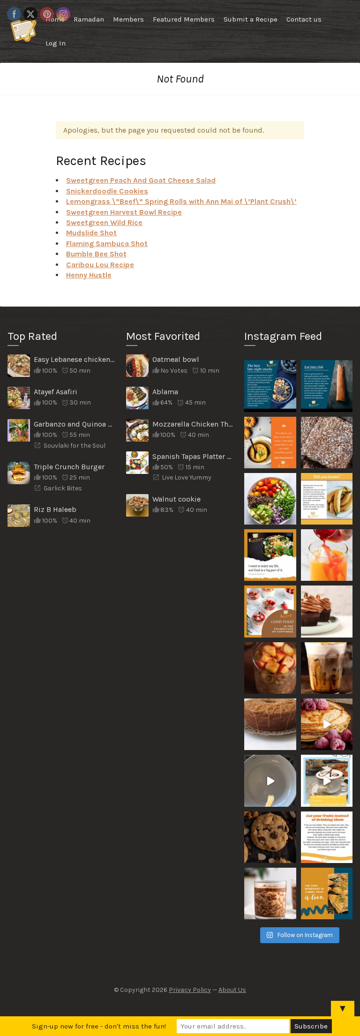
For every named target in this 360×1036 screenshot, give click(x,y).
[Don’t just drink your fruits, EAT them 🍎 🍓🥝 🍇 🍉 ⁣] (326, 837)
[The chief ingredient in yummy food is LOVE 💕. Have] (326, 893)
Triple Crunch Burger (69, 466)
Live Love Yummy (186, 477)
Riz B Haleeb (55, 509)
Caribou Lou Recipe (100, 264)
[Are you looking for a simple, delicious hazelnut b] (270, 893)
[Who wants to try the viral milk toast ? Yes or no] (270, 780)
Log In (55, 43)
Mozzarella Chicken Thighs (193, 424)
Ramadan (89, 19)
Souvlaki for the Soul (74, 446)
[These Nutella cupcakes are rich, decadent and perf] (326, 611)
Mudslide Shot (91, 232)
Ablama (165, 391)
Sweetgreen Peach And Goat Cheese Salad (141, 180)
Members (128, 19)
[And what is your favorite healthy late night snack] (270, 386)
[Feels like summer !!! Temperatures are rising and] (326, 668)
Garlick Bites (63, 488)
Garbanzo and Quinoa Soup (75, 424)
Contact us (304, 19)
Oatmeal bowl (175, 359)
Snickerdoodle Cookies (107, 191)
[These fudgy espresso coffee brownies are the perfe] (326, 442)
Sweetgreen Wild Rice (104, 222)
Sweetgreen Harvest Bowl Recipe (124, 212)
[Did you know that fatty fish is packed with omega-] (326, 386)
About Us (232, 990)
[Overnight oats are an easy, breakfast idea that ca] (270, 668)
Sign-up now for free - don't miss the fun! (99, 1026)
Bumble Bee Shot (96, 253)
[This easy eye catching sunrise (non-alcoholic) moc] (326, 555)
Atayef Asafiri (55, 391)
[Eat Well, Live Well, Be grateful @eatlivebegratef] (326, 780)
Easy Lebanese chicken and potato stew (75, 359)
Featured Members (184, 19)
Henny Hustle (89, 274)
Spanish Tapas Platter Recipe (193, 456)
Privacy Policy (190, 990)
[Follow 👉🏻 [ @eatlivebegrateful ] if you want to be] (326, 499)
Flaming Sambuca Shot (107, 243)
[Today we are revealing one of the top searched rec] (270, 724)
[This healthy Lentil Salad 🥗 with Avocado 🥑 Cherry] (270, 499)
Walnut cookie (176, 499)
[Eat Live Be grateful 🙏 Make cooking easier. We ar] (326, 724)
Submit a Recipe (251, 19)
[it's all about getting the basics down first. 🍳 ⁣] (270, 442)
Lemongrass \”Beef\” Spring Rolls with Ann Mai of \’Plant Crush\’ (181, 201)
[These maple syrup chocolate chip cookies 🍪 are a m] (270, 837)
